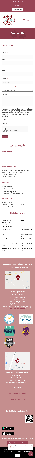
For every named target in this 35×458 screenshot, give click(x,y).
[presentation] (15, 129)
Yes (5, 119)
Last (3, 66)
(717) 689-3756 (11, 191)
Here (26, 267)
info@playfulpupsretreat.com (12, 162)
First (3, 59)
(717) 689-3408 (11, 160)
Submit (5, 137)
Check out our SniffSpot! (17, 308)
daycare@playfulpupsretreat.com (13, 193)
